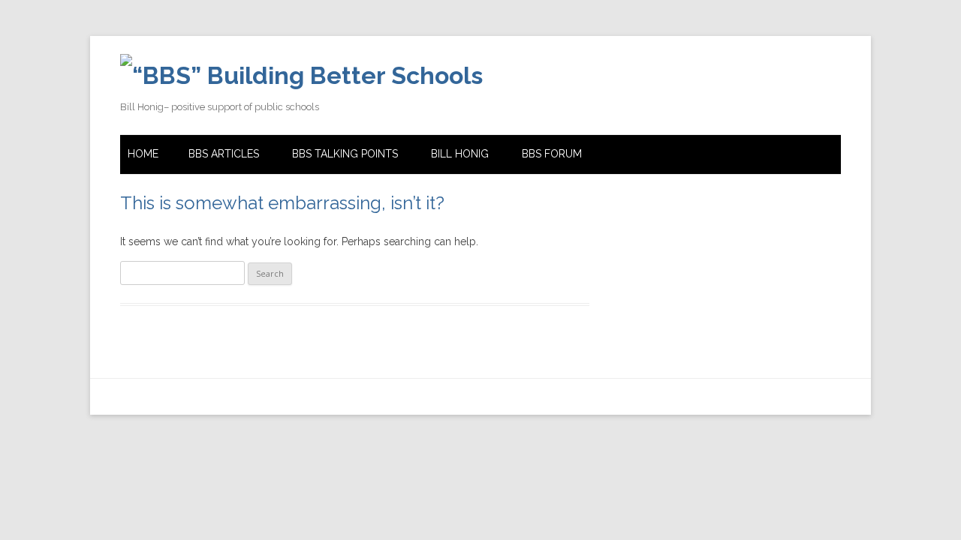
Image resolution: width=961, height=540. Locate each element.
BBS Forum (552, 154)
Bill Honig (460, 154)
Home (143, 154)
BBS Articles (223, 154)
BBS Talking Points (345, 154)
